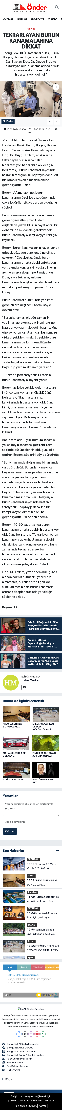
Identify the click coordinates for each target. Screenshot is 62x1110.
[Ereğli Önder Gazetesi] (29, 7)
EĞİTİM (22, 18)
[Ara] (57, 7)
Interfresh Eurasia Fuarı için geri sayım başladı (42, 916)
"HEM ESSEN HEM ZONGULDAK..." (42, 882)
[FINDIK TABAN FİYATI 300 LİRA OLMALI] (45, 743)
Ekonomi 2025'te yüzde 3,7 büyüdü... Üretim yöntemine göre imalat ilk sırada (42, 867)
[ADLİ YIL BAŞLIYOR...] (16, 769)
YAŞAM (31, 925)
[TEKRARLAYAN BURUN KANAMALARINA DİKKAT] (31, 99)
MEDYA (52, 18)
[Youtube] (37, 1034)
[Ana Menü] (3, 7)
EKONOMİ (37, 18)
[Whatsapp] (43, 1034)
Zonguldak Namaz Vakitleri (21, 1051)
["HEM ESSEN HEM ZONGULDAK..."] (16, 713)
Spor (30, 958)
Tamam (42, 1106)
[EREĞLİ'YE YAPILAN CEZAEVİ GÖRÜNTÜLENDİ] (45, 713)
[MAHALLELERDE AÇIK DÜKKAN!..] (16, 743)
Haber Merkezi (30, 680)
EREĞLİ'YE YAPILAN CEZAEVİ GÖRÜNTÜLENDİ (43, 948)
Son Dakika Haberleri (18, 1066)
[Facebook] (19, 1034)
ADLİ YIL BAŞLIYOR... (14, 780)
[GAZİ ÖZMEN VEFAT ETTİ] (45, 769)
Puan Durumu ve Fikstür (19, 1059)
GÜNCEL (7, 18)
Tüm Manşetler (15, 1062)
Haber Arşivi (13, 1070)
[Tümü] (57, 850)
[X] (25, 1034)
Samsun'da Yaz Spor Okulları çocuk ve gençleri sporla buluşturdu (43, 932)
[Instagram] (31, 1034)
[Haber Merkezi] (11, 682)
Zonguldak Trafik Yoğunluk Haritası (25, 1055)
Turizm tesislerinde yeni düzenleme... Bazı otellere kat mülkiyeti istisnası (43, 899)
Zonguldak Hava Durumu (20, 1047)
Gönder (10, 831)
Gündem (32, 892)
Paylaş (9, 121)
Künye (8, 1079)
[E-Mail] (24, 687)
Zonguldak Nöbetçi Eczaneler (23, 1044)
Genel (31, 28)
